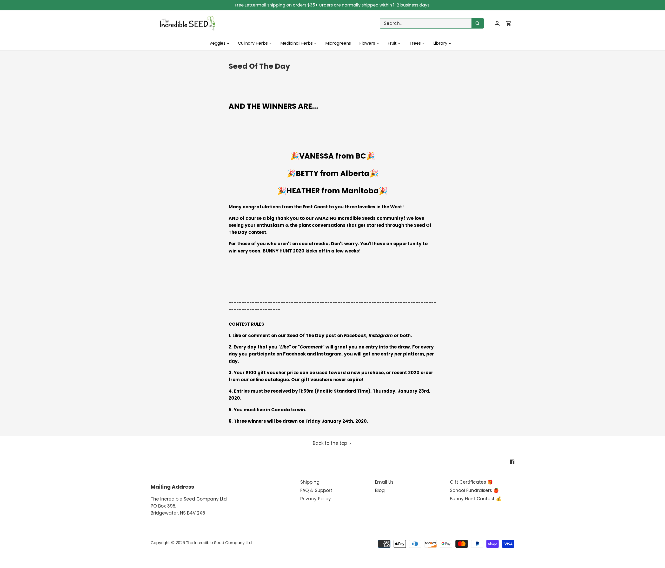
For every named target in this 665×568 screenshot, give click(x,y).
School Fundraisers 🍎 (474, 490)
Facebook (355, 335)
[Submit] (477, 23)
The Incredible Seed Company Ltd (219, 542)
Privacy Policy (315, 499)
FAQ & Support (316, 490)
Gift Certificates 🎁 (471, 482)
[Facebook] (512, 461)
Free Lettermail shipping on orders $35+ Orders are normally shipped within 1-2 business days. (332, 5)
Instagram (381, 335)
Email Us (384, 482)
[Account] (497, 23)
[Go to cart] (509, 23)
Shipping (310, 482)
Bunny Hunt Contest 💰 (475, 499)
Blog (380, 490)
